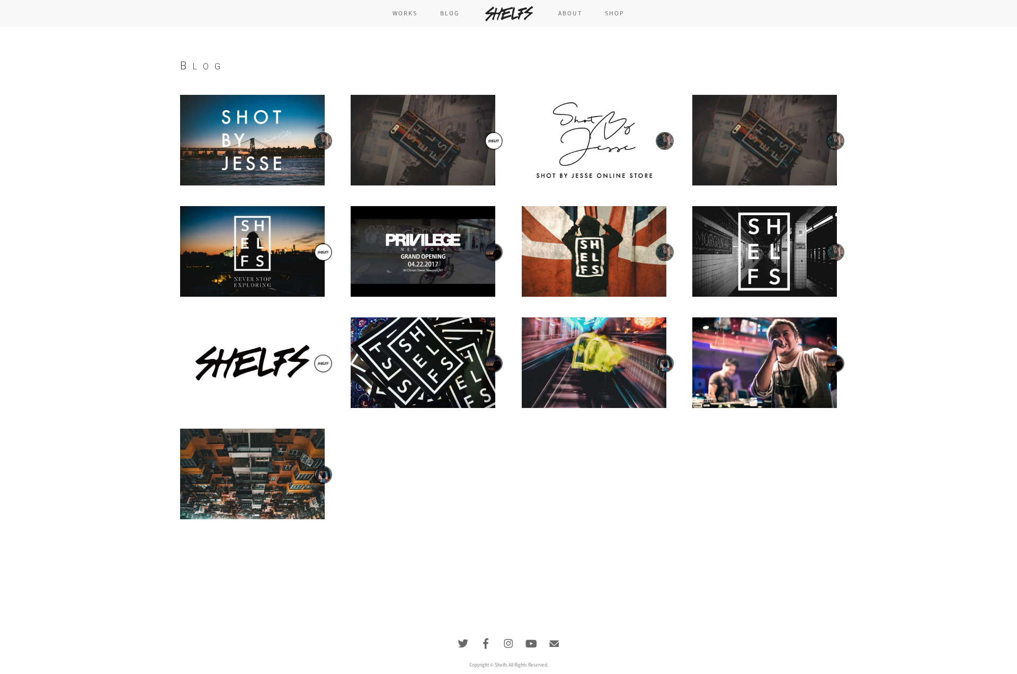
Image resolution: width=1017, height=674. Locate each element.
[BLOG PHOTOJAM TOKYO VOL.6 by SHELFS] (252, 251)
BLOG (449, 13)
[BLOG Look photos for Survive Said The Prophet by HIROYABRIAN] (594, 362)
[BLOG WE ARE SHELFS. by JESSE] (764, 251)
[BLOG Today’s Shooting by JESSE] (594, 251)
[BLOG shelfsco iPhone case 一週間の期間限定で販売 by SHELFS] (423, 140)
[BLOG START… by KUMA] (423, 362)
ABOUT (570, 13)
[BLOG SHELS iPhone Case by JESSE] (764, 140)
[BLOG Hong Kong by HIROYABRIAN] (252, 474)
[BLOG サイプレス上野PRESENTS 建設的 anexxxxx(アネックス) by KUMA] (764, 362)
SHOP (615, 13)
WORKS (405, 13)
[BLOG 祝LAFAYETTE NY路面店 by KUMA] (423, 251)
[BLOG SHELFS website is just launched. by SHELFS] (252, 362)
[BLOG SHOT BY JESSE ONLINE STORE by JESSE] (594, 140)
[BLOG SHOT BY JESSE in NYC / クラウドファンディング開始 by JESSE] (252, 140)
